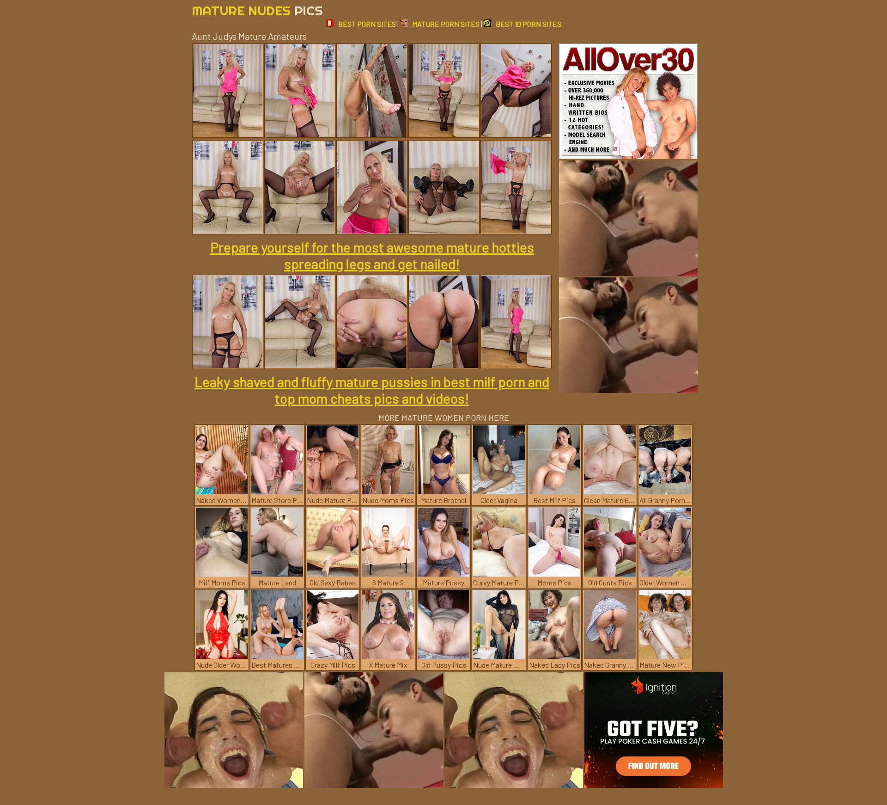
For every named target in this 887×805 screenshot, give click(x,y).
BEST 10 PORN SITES (528, 23)
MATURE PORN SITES (446, 23)
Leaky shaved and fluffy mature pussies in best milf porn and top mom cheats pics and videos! (371, 389)
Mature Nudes (257, 10)
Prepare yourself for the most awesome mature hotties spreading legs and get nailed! (372, 255)
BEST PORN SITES (367, 23)
